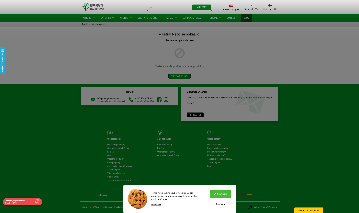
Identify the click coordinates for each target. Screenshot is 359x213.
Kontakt (110, 152)
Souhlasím (222, 194)
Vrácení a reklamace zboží (119, 180)
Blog (209, 166)
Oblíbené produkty (115, 159)
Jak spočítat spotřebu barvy (119, 166)
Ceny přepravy (113, 162)
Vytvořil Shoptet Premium (265, 207)
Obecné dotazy (214, 144)
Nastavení (156, 205)
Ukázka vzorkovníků (216, 155)
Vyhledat (202, 7)
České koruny (229, 9)
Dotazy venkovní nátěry (217, 148)
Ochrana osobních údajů (118, 148)
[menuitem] (89, 18)
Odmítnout (220, 204)
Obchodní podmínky (116, 144)
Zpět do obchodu (179, 76)
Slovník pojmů (113, 169)
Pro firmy (161, 148)
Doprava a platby (164, 144)
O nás (109, 155)
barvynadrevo (166, 99)
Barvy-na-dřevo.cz (159, 99)
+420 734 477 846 (144, 98)
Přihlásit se (195, 115)
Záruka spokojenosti (116, 173)
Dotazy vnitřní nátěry (216, 152)
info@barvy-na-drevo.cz (109, 98)
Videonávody (113, 177)
